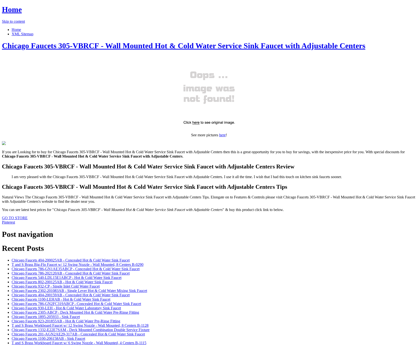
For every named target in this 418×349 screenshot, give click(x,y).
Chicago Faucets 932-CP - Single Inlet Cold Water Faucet (56, 286)
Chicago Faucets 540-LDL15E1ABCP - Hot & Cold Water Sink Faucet (66, 278)
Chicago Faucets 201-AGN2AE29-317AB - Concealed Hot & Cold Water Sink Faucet (78, 334)
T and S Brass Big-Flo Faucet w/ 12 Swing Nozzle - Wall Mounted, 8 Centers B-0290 (77, 264)
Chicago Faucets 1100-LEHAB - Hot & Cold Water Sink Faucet (61, 299)
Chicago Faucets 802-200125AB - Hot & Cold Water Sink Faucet (62, 282)
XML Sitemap (22, 34)
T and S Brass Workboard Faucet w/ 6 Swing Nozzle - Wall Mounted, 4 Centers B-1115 (79, 343)
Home (12, 9)
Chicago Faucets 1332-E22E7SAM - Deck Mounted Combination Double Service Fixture (80, 330)
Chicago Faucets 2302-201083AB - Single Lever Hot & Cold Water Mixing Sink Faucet (79, 291)
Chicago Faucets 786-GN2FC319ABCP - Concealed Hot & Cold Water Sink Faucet (76, 304)
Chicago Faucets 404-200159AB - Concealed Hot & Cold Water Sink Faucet (71, 295)
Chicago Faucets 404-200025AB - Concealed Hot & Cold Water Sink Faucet (71, 260)
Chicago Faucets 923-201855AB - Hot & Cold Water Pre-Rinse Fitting (66, 321)
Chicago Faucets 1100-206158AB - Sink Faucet (48, 338)
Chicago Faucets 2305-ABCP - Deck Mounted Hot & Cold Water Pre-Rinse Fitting (75, 312)
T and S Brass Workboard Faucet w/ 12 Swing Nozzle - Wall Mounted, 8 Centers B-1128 (80, 325)
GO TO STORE (15, 218)
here (222, 135)
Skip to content (13, 21)
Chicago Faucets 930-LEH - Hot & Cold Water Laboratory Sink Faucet (66, 308)
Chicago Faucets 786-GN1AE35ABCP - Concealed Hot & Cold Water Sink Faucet (76, 269)
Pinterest (8, 222)
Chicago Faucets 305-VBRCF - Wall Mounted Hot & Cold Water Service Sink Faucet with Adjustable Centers (183, 45)
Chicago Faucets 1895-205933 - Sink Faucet (46, 317)
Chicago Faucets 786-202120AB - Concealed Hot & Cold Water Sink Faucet (71, 273)
